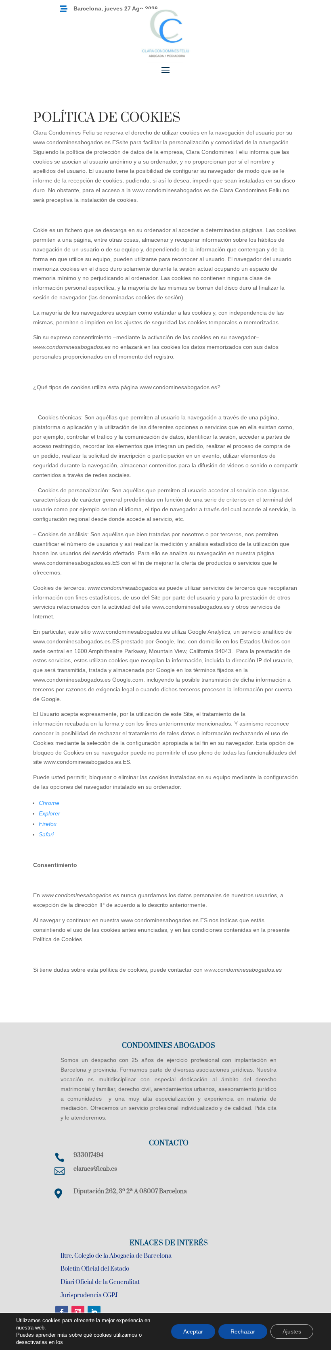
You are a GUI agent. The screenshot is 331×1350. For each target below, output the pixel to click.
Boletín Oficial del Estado (95, 1269)
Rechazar (242, 1331)
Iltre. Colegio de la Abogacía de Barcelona (116, 1256)
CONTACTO (169, 1143)
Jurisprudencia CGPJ (89, 1295)
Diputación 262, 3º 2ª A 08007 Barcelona (130, 1191)
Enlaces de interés (169, 1243)
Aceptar (193, 1331)
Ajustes (292, 1331)
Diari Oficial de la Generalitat (100, 1282)
